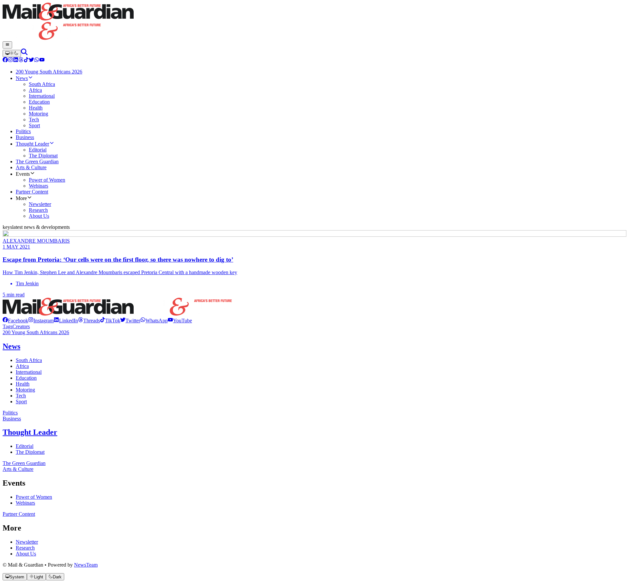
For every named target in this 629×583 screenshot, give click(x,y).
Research (25, 548)
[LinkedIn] (15, 60)
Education (26, 378)
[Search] (24, 53)
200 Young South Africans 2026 (36, 332)
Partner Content (19, 514)
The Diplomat (30, 452)
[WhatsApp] (36, 60)
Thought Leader (30, 432)
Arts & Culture (18, 469)
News (11, 346)
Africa (22, 366)
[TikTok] (26, 60)
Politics (10, 412)
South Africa (29, 360)
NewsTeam (86, 565)
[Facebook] (5, 60)
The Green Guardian (24, 463)
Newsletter (27, 542)
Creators (21, 326)
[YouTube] (42, 60)
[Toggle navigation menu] (7, 45)
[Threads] (21, 60)
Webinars (25, 503)
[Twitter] (31, 60)
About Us (26, 553)
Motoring (25, 389)
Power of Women (34, 497)
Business (12, 418)
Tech (21, 395)
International (29, 372)
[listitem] (15, 320)
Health (22, 384)
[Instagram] (10, 60)
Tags (7, 326)
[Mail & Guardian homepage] (314, 22)
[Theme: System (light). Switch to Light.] (12, 53)
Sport (21, 401)
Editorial (24, 446)
